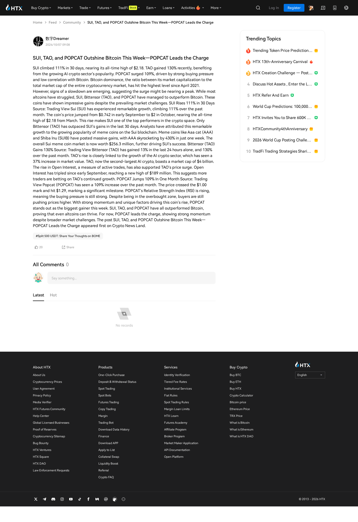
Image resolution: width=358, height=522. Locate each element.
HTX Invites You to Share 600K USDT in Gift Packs (282, 117)
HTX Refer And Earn (271, 95)
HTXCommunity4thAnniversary (280, 129)
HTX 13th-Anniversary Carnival (280, 61)
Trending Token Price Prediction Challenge (282, 50)
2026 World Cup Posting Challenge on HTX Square (282, 140)
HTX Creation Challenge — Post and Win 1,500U (282, 73)
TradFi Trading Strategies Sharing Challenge (282, 151)
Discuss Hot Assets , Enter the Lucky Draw (282, 84)
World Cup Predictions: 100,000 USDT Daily (282, 106)
